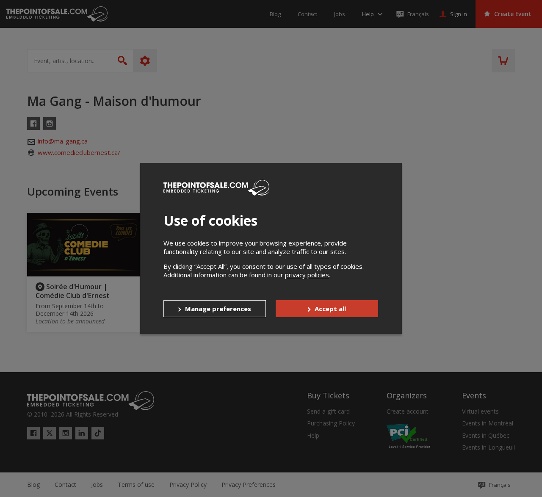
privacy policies (307, 275)
